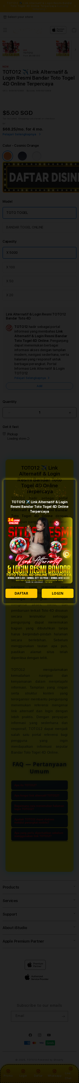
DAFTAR (21, 593)
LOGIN (58, 593)
